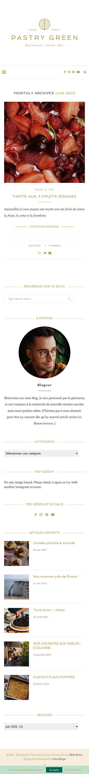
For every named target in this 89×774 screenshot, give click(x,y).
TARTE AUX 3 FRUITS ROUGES (44, 196)
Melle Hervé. (75, 755)
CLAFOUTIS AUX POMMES (54, 677)
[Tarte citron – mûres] (16, 620)
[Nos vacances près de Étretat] (16, 586)
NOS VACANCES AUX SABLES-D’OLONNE (57, 646)
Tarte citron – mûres (49, 610)
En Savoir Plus (73, 769)
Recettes (39, 189)
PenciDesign (59, 759)
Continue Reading (44, 226)
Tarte (51, 189)
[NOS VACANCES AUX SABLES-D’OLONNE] (16, 653)
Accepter (54, 770)
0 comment (55, 245)
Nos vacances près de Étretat (55, 576)
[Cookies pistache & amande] (16, 553)
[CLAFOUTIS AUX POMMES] (16, 687)
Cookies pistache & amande (54, 543)
